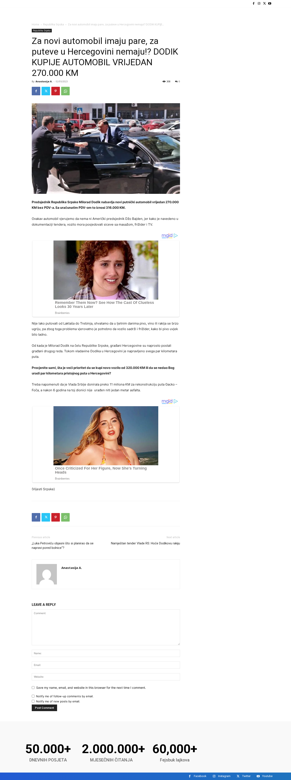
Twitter (246, 776)
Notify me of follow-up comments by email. (65, 696)
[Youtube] (269, 3)
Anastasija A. (44, 81)
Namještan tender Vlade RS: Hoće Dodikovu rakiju (145, 543)
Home (35, 24)
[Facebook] (253, 3)
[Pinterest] (55, 91)
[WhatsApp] (65, 91)
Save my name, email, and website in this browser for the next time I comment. (91, 687)
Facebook (200, 776)
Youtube (267, 776)
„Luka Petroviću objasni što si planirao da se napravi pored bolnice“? (63, 545)
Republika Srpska (53, 24)
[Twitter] (264, 3)
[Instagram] (259, 3)
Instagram (224, 776)
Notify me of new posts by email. (58, 701)
